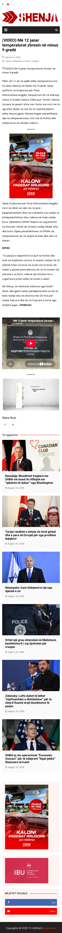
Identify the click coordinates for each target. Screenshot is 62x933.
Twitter (13, 424)
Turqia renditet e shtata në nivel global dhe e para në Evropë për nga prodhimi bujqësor (30, 535)
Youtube (8, 4)
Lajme (8, 61)
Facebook (3, 4)
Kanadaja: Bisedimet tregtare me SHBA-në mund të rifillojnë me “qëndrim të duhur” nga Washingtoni (29, 479)
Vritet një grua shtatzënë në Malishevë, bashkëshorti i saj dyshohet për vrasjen (31, 643)
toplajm (35, 61)
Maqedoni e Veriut (21, 61)
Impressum (49, 928)
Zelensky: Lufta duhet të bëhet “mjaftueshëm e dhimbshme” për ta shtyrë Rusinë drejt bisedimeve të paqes (28, 701)
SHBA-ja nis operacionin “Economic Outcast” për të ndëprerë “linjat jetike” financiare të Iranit (30, 759)
